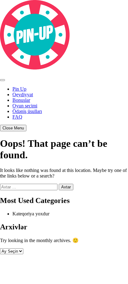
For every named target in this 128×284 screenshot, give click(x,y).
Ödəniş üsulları (27, 111)
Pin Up (19, 89)
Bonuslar (21, 100)
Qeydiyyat (22, 94)
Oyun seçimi (24, 105)
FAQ (17, 116)
